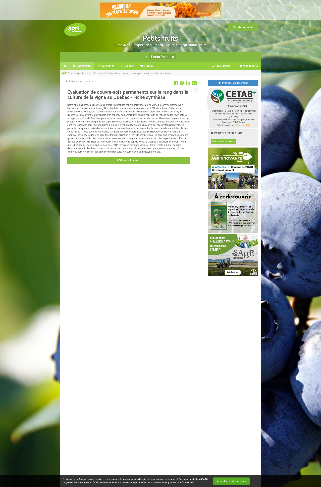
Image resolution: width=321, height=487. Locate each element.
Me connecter (245, 27)
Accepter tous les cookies (231, 481)
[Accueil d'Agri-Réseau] (75, 29)
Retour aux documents (82, 81)
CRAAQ (204, 479)
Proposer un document (235, 82)
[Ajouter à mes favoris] (196, 90)
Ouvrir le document (130, 160)
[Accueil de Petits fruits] (64, 66)
